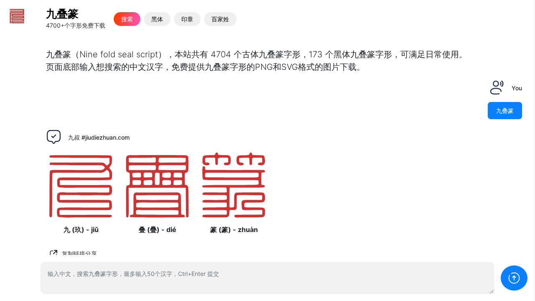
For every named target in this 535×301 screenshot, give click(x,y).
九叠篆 (62, 13)
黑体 (157, 19)
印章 (187, 19)
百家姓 (220, 19)
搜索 (127, 19)
